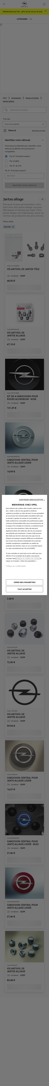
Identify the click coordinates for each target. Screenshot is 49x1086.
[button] (32, 500)
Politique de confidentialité (16, 566)
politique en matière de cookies (28, 558)
